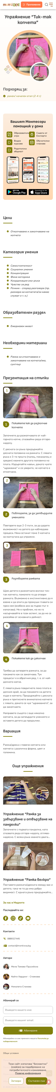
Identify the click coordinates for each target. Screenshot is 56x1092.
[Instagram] (13, 918)
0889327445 (13, 938)
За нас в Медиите (13, 902)
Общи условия (11, 1053)
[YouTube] (28, 918)
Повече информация (28, 1073)
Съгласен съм (36, 1081)
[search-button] (47, 4)
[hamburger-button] (51, 5)
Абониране (30, 1030)
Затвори (16, 1081)
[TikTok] (20, 918)
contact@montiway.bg (19, 945)
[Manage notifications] (48, 1082)
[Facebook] (5, 918)
